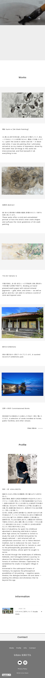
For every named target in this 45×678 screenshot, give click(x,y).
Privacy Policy (22, 669)
